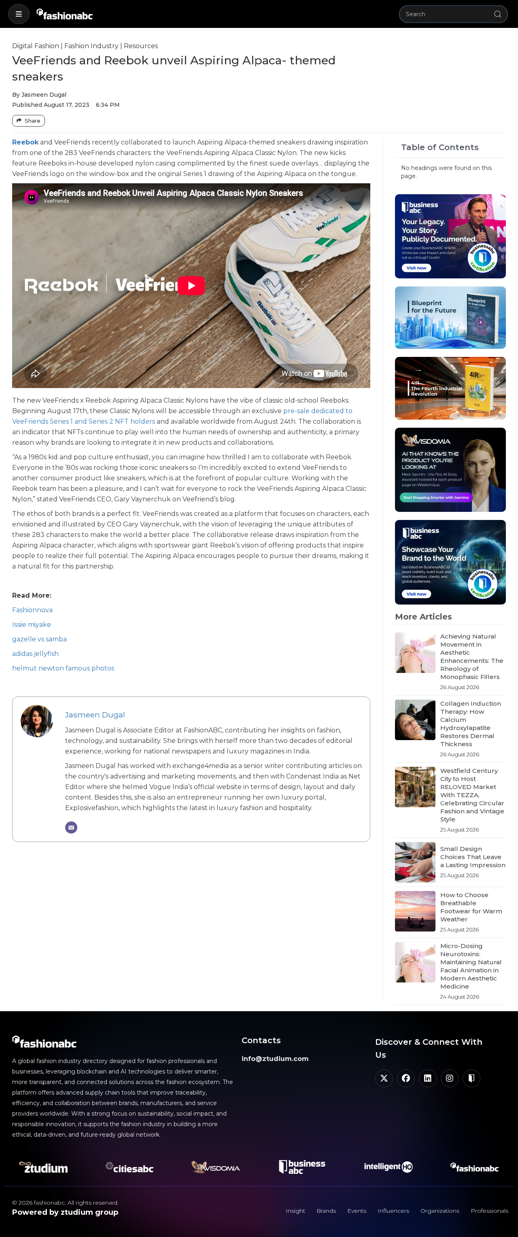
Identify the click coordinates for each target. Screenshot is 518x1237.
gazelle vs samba (39, 639)
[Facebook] (406, 1078)
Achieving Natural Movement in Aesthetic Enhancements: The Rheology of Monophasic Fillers (471, 656)
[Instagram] (450, 1078)
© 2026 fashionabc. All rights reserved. (65, 1202)
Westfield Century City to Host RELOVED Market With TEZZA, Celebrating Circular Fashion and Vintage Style (472, 795)
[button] (19, 14)
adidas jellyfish (35, 654)
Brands (326, 1210)
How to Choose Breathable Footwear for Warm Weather (471, 907)
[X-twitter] (384, 1078)
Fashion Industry (91, 46)
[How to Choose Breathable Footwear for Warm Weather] (415, 912)
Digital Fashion (35, 46)
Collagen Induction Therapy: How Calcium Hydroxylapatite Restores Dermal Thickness (470, 724)
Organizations (439, 1210)
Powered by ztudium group (65, 1212)
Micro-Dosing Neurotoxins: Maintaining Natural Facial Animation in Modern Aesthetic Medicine (471, 966)
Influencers (393, 1210)
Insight (295, 1210)
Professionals (489, 1210)
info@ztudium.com (275, 1059)
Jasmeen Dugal (95, 714)
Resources (141, 46)
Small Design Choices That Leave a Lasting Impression (472, 857)
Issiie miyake (31, 624)
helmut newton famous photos (63, 668)
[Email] (71, 827)
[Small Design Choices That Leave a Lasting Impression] (415, 862)
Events (356, 1210)
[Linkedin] (428, 1078)
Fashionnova (32, 610)
